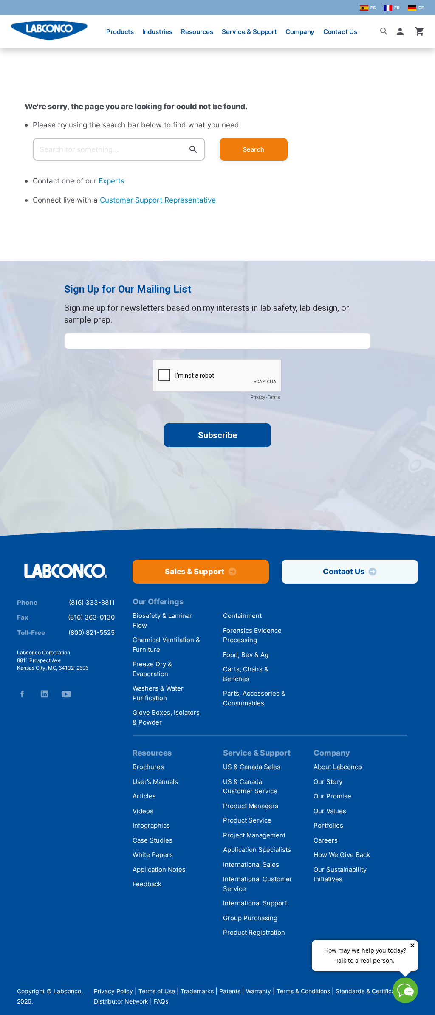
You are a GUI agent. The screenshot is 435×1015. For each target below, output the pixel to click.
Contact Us (340, 31)
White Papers (153, 855)
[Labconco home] (66, 571)
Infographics (151, 825)
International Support (255, 903)
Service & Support (249, 31)
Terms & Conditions (303, 991)
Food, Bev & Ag (245, 655)
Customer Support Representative (158, 199)
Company (299, 31)
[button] (402, 31)
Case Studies (152, 840)
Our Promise (332, 796)
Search (254, 149)
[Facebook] (22, 694)
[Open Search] (384, 31)
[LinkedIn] (44, 694)
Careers (326, 840)
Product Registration (254, 932)
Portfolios (328, 825)
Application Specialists (257, 850)
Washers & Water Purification (158, 693)
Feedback (147, 884)
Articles (144, 796)
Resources (197, 31)
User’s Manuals (155, 782)
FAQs (161, 1001)
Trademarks (197, 991)
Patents (229, 991)
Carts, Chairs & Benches (245, 674)
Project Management (254, 835)
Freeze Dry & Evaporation (152, 669)
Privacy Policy (113, 991)
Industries (158, 31)
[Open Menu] (13, 27)
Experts (111, 180)
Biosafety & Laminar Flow (162, 620)
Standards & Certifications (372, 991)
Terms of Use (156, 991)
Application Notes (159, 870)
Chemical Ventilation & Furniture (166, 645)
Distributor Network (121, 1001)
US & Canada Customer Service (250, 786)
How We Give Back (342, 855)
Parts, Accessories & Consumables (254, 698)
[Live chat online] (405, 1000)
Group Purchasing (250, 918)
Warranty (258, 991)
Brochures (148, 767)
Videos (143, 811)
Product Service (247, 820)
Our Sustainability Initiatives (340, 874)
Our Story (328, 782)
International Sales (251, 864)
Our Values (330, 811)
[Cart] (419, 31)
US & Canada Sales (251, 767)
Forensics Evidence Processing (252, 635)
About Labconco (338, 767)
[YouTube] (66, 694)
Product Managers (250, 806)
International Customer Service (257, 884)
